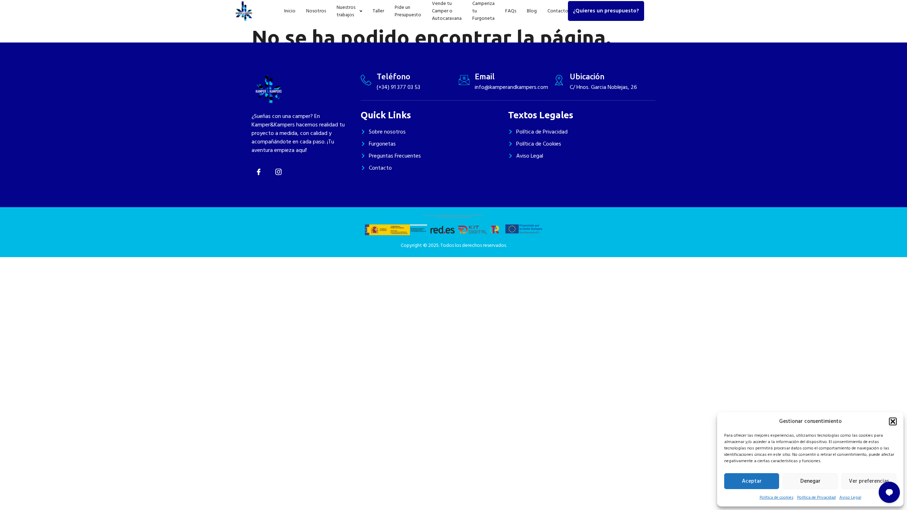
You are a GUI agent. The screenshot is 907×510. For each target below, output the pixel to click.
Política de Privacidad (816, 497)
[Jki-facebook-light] (259, 172)
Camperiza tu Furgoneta (483, 11)
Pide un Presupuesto (408, 11)
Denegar (810, 481)
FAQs (510, 11)
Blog (532, 11)
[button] (892, 421)
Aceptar (752, 481)
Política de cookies (777, 497)
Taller (378, 11)
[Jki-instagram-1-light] (279, 172)
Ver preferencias (869, 481)
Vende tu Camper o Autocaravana (447, 11)
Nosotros (316, 11)
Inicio (289, 11)
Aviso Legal (850, 497)
